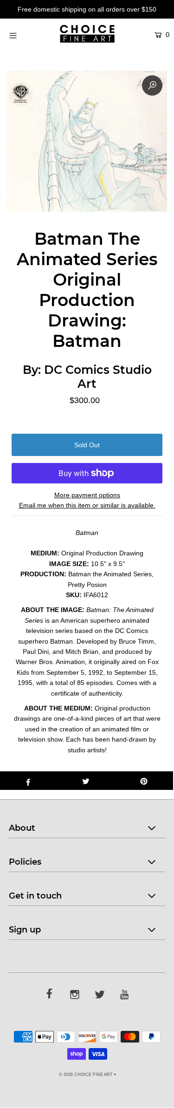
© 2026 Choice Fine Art (86, 1074)
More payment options (87, 495)
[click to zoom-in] (152, 85)
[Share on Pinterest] (144, 780)
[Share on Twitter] (86, 780)
